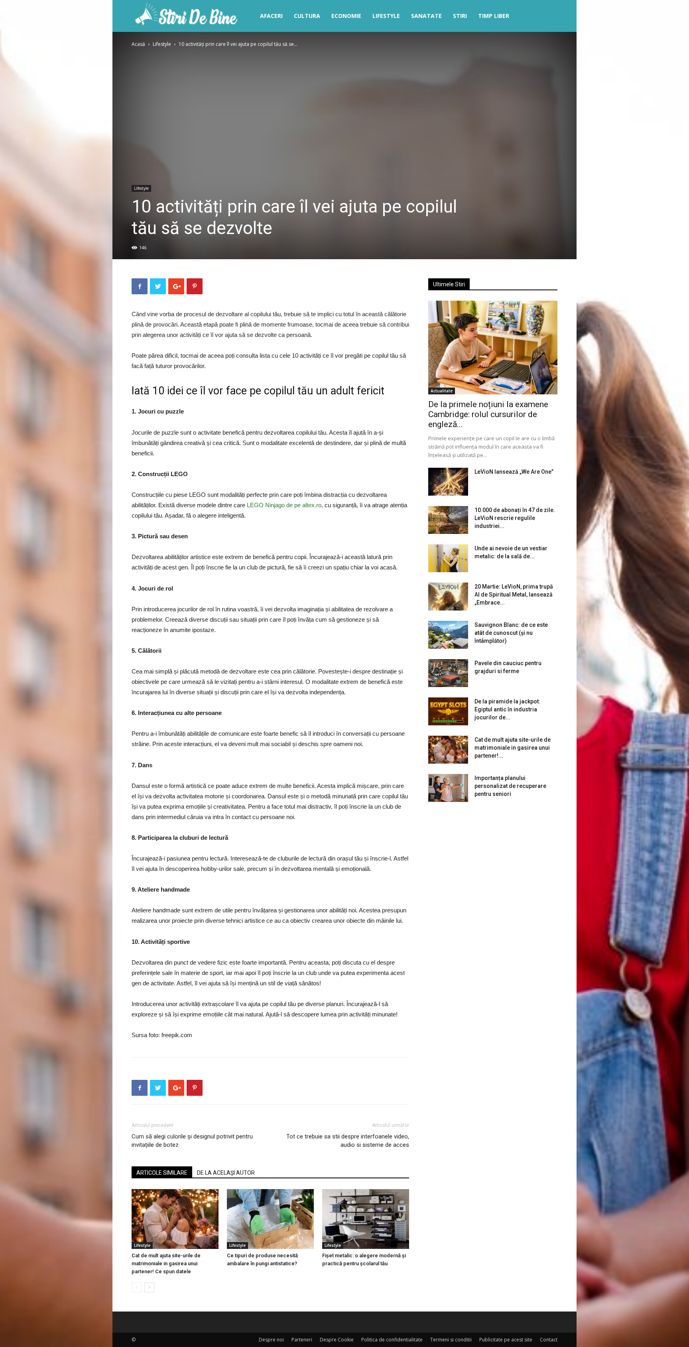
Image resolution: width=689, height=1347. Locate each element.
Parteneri (301, 1339)
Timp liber (493, 16)
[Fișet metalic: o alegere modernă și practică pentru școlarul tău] (365, 1219)
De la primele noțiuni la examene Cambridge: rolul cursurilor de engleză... (488, 414)
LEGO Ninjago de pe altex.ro (284, 505)
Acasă (138, 44)
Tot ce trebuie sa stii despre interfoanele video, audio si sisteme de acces (347, 1140)
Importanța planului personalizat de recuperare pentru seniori (510, 786)
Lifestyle (386, 16)
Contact (548, 1339)
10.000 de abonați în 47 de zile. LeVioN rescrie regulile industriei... (514, 518)
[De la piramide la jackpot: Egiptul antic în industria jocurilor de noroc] (448, 711)
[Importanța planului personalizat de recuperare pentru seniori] (448, 788)
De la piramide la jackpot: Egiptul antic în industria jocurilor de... (507, 709)
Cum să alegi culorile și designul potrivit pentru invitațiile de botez (192, 1140)
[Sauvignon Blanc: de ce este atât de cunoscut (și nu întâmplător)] (448, 635)
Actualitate (442, 391)
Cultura (307, 16)
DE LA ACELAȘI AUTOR (226, 1173)
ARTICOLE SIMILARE (161, 1173)
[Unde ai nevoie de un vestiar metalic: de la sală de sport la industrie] (448, 558)
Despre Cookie (337, 1339)
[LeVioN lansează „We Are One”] (448, 482)
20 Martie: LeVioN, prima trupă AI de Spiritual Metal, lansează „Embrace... (513, 594)
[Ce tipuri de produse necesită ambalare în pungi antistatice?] (270, 1219)
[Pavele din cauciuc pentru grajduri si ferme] (448, 673)
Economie (346, 16)
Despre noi (271, 1339)
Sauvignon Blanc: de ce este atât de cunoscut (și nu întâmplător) (511, 633)
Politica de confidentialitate (392, 1339)
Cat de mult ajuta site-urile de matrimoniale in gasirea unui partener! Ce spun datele (166, 1263)
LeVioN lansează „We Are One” (513, 472)
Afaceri (271, 16)
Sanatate (426, 16)
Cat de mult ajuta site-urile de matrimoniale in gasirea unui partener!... (512, 748)
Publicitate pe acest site (505, 1339)
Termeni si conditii (451, 1339)
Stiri (460, 16)
